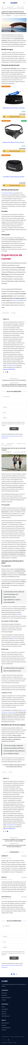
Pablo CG (9, 15)
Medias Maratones (6, 997)
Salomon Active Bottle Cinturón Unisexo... (14, 142)
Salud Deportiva (10, 7)
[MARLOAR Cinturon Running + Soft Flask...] (14, 97)
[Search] (24, 2)
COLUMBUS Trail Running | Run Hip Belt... (14, 176)
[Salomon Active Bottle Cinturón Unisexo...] (14, 131)
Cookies (15, 1042)
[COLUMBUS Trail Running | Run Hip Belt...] (14, 166)
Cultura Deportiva (6, 1027)
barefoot (20, 614)
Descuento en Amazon (15, 116)
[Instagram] (9, 1040)
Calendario (4, 993)
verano (10, 772)
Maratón (14, 312)
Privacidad (9, 1042)
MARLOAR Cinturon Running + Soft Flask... (14, 108)
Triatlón (4, 1000)
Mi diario (4, 1025)
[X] (6, 1040)
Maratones (4, 995)
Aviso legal (4, 1042)
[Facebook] (3, 1040)
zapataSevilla (6, 896)
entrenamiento (5, 312)
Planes (3, 1006)
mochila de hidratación (8, 193)
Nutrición (4, 1013)
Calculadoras (5, 1009)
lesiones (4, 772)
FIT (5, 981)
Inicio (2, 7)
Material (4, 1011)
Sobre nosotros (5, 1023)
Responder (24, 877)
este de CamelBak (18, 300)
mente (15, 544)
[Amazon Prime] (23, 112)
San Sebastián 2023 (12, 365)
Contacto (4, 1030)
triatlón (15, 638)
